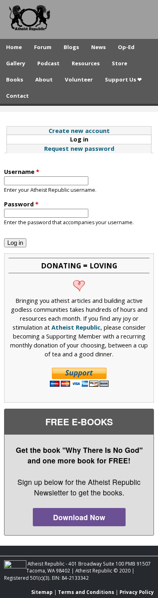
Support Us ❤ (123, 79)
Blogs (71, 47)
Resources (86, 63)
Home (14, 47)
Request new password (79, 148)
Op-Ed (126, 47)
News (98, 47)
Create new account (79, 130)
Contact (17, 95)
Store (119, 63)
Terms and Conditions (86, 592)
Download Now (79, 517)
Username (21, 171)
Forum (42, 47)
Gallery (15, 63)
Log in (97, 139)
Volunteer (79, 79)
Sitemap (42, 592)
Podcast (48, 63)
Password (21, 204)
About (44, 79)
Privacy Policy (137, 592)
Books (14, 79)
